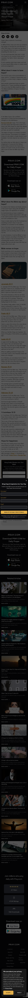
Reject (19, 992)
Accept (8, 992)
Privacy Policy (8, 988)
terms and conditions (21, 517)
